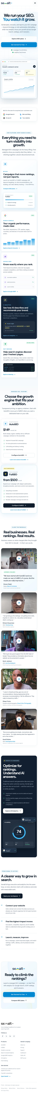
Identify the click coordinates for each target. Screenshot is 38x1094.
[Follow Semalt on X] (6, 1036)
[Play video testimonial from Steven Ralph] (19, 558)
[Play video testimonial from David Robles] (19, 719)
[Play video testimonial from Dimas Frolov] (19, 679)
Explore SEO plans (18, 39)
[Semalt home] (7, 3)
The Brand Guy (9, 625)
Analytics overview (5, 1050)
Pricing (22, 1047)
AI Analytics (4, 1058)
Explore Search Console (10, 248)
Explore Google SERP (9, 291)
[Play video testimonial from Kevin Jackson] (19, 641)
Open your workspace (10, 896)
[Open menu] (35, 3)
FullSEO (3, 1047)
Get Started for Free (18, 994)
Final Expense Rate (10, 741)
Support (22, 1050)
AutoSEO (3, 1045)
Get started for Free (17, 45)
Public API (23, 1055)
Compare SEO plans (9, 188)
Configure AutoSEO (17, 455)
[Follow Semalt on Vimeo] (13, 1036)
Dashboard (23, 1053)
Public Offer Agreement (31, 1088)
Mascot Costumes (12, 586)
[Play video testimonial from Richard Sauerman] (19, 602)
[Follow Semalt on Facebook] (2, 1036)
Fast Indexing (4, 1060)
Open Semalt (4, 1076)
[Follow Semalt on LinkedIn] (10, 1036)
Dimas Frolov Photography (24, 703)
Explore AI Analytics (9, 335)
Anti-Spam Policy (5, 1090)
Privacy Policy (4, 1088)
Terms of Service (20, 1088)
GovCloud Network (10, 663)
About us (23, 1045)
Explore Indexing (8, 374)
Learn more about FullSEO (18, 510)
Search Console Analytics (7, 1053)
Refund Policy (12, 1088)
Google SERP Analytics (6, 1055)
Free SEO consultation (6, 1073)
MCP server (23, 1058)
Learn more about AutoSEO (18, 459)
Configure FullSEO (18, 505)
